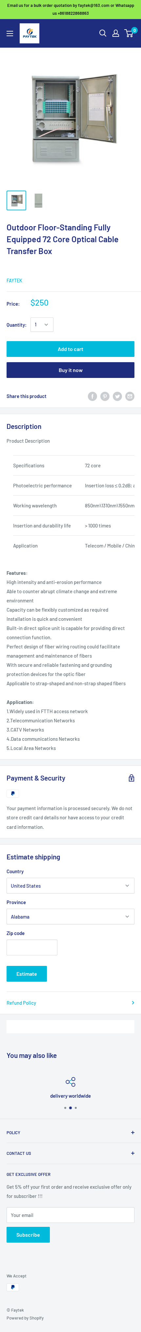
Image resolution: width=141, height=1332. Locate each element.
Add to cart (70, 349)
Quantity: (17, 325)
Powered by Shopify (25, 1317)
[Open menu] (10, 33)
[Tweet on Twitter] (117, 396)
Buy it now (71, 370)
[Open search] (103, 33)
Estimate (26, 973)
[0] (129, 33)
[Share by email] (129, 396)
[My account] (115, 33)
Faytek (14, 280)
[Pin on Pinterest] (105, 396)
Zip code (16, 933)
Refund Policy (21, 1003)
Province (16, 902)
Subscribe (28, 1234)
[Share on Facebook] (92, 396)
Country (15, 871)
